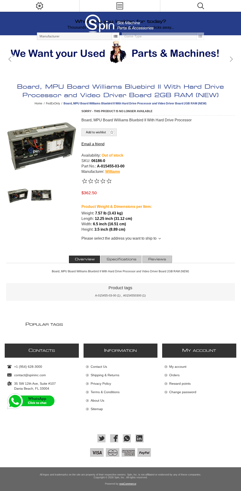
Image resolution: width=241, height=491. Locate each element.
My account (177, 366)
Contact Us (99, 366)
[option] (120, 52)
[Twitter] (101, 438)
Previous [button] (10, 59)
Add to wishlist (96, 132)
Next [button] (231, 59)
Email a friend (92, 144)
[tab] (85, 259)
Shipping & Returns (105, 375)
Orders (174, 375)
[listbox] (78, 36)
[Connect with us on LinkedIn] (139, 438)
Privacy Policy (101, 383)
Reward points (180, 383)
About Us (97, 400)
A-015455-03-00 (105, 295)
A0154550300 (132, 295)
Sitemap (97, 409)
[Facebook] (114, 438)
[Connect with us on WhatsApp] (127, 438)
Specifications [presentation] (122, 259)
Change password (182, 392)
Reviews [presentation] (157, 259)
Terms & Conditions (105, 392)
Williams (112, 172)
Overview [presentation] (85, 259)
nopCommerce (127, 483)
